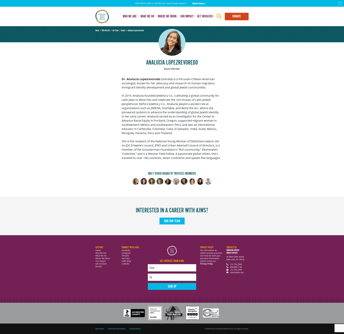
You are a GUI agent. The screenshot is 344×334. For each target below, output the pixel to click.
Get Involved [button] (205, 16)
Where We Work (102, 258)
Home (98, 250)
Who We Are (100, 253)
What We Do (100, 255)
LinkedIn (125, 263)
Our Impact (100, 261)
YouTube (126, 258)
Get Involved (101, 263)
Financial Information (117, 329)
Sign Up (172, 286)
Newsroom (99, 329)
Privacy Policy (206, 263)
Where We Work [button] (167, 16)
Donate (236, 16)
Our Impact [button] (187, 16)
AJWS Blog (126, 261)
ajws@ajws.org (236, 272)
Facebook (126, 250)
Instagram (126, 253)
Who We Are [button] (130, 16)
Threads (125, 255)
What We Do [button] (147, 16)
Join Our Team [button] (172, 221)
